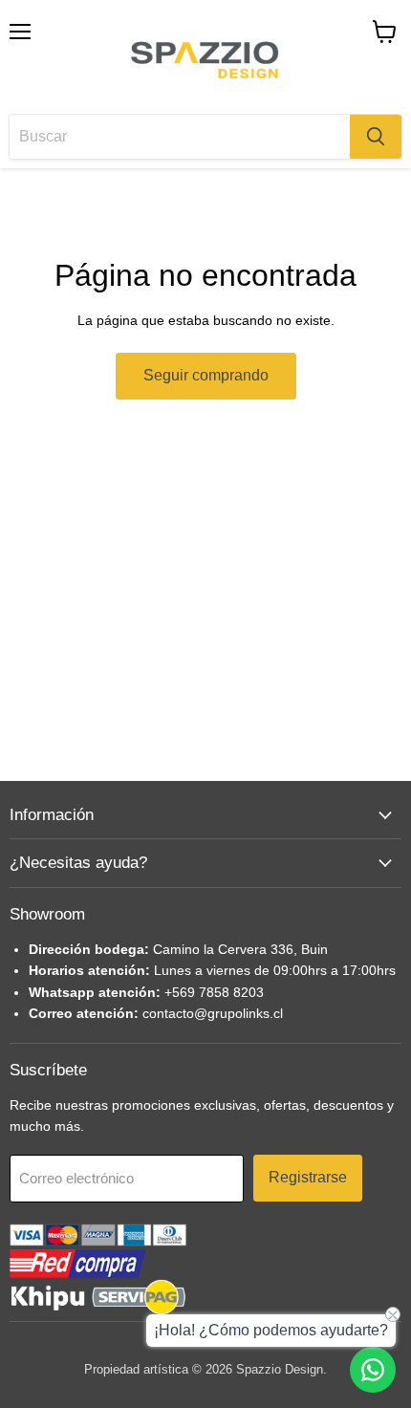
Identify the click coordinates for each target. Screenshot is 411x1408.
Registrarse (308, 1177)
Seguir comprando (206, 375)
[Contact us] (373, 1370)
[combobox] (180, 137)
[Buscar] (375, 137)
